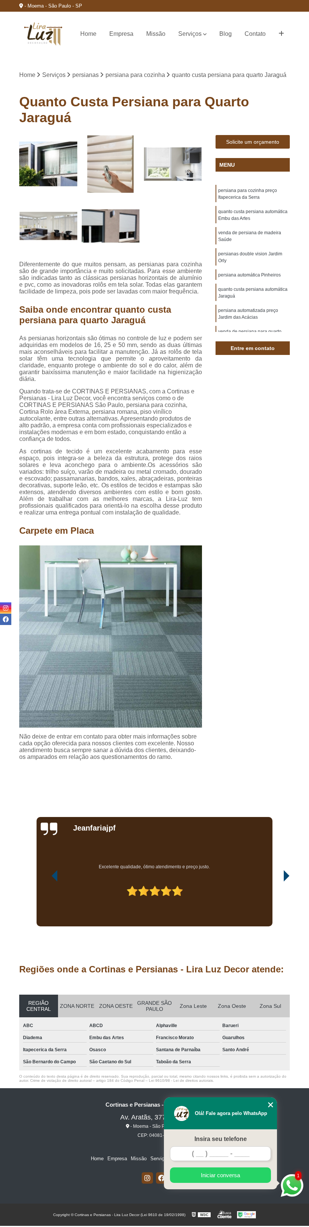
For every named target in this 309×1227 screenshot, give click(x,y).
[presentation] (44, 905)
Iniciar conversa (220, 1175)
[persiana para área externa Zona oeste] (110, 226)
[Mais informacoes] (281, 33)
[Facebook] (161, 1178)
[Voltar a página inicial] (43, 34)
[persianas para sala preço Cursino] (48, 226)
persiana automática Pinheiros (249, 275)
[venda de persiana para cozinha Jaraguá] (173, 164)
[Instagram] (147, 1178)
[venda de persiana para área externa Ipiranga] (48, 164)
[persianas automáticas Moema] (110, 164)
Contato (255, 34)
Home (88, 34)
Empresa (121, 34)
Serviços (190, 34)
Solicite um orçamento (252, 142)
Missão (155, 34)
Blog (225, 34)
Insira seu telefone (220, 1139)
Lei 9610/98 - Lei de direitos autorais (181, 1080)
